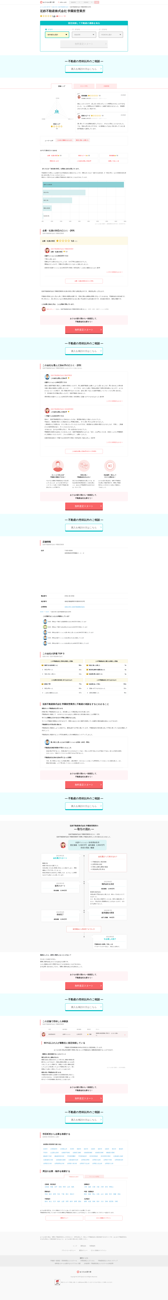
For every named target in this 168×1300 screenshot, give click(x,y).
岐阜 (71, 1201)
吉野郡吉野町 (85, 1160)
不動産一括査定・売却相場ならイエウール (63, 1260)
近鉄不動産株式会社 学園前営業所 (62, 249)
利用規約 (92, 1246)
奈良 (106, 1187)
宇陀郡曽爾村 (71, 1156)
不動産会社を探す (74, 1176)
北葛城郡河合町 (73, 1160)
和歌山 (111, 1187)
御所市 (100, 1149)
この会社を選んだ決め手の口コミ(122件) (84, 451)
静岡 (75, 1201)
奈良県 (41, 611)
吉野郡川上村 (109, 1163)
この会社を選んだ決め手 (84, 161)
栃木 (50, 1194)
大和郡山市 (63, 1149)
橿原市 (79, 1149)
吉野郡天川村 (47, 1163)
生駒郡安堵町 (99, 1152)
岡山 (93, 1194)
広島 (98, 1194)
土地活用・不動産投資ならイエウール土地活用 (98, 1263)
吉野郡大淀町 (96, 1160)
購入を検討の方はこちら (84, 69)
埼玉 (58, 1194)
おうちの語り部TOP (45, 7)
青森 (51, 1187)
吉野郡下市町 (108, 1160)
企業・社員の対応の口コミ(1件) (84, 281)
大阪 (98, 1187)
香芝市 (114, 1149)
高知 (119, 1194)
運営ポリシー (64, 1218)
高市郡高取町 (94, 1156)
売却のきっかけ (54, 161)
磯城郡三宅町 (47, 1156)
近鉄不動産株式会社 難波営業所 (61, 375)
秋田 (64, 1187)
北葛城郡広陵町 (61, 1160)
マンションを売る (94, 1176)
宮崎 (106, 1201)
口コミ (84, 86)
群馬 (54, 1194)
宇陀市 (45, 1152)
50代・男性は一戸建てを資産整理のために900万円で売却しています (67, 621)
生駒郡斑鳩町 (88, 1152)
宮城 (60, 1187)
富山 (50, 1201)
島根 (89, 1194)
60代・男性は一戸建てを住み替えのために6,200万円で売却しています (67, 627)
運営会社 (83, 1246)
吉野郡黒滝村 (119, 1160)
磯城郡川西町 (110, 1152)
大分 (102, 1201)
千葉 (63, 1194)
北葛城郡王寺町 (48, 1160)
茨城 (46, 1194)
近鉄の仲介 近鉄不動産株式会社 (60, 7)
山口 (102, 1194)
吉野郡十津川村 (72, 1163)
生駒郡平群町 (66, 1152)
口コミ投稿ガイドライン (103, 1218)
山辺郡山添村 (54, 1152)
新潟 (46, 1201)
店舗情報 (106, 86)
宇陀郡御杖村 (82, 1156)
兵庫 (102, 1187)
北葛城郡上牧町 (118, 1156)
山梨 (63, 1201)
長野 (67, 1201)
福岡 (85, 1201)
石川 (54, 1201)
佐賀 (89, 1201)
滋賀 (89, 1187)
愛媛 (114, 1194)
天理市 (72, 1149)
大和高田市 (53, 1149)
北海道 (47, 1187)
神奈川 (72, 1194)
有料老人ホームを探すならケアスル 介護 (67, 1263)
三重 (85, 1187)
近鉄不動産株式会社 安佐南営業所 (62, 409)
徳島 (106, 1194)
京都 (93, 1187)
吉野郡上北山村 (97, 1163)
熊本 (98, 1201)
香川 (110, 1194)
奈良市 (47, 611)
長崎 (93, 1201)
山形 (68, 1187)
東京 (67, 1194)
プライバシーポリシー (69, 1250)
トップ (61, 86)
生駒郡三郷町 (77, 1152)
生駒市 (107, 1149)
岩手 (56, 1187)
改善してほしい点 (113, 161)
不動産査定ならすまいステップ (108, 1260)
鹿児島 (111, 1201)
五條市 (93, 1149)
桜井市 (86, 1149)
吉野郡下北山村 (85, 1163)
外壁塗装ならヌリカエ (87, 1260)
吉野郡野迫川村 (59, 1163)
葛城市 (121, 1149)
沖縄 (116, 1201)
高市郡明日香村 (106, 1156)
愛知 (79, 1201)
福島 (72, 1187)
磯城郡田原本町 (59, 1156)
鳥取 (85, 1194)
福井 (58, 1201)
